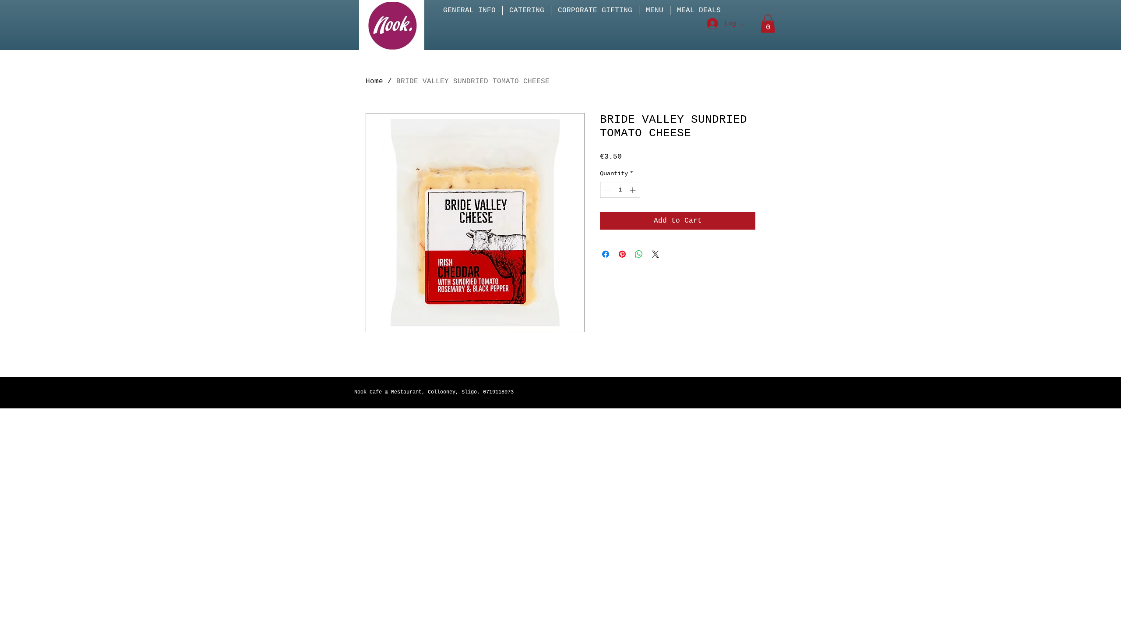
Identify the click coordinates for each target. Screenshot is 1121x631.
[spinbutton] (620, 190)
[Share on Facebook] (605, 254)
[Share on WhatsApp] (639, 254)
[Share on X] (655, 254)
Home (374, 81)
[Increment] (633, 190)
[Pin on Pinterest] (622, 254)
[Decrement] (606, 190)
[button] (768, 23)
